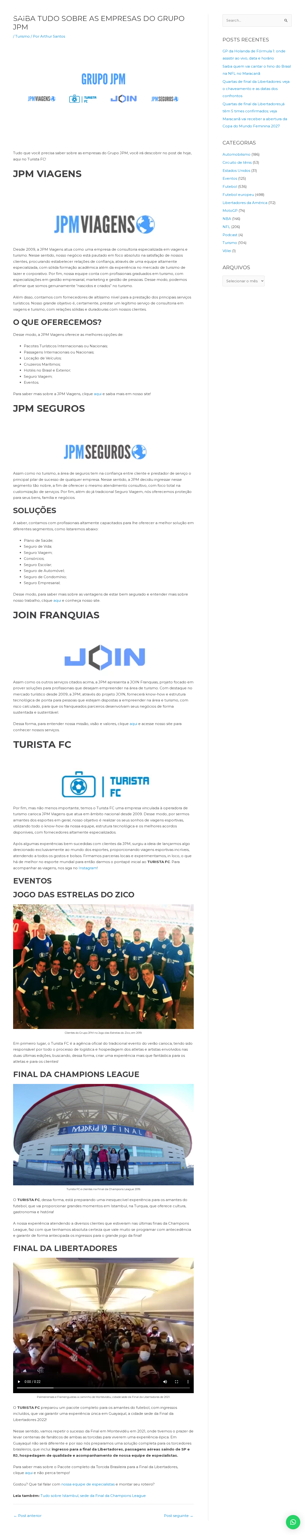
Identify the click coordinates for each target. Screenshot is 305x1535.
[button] (293, 1522)
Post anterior (27, 1515)
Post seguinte (178, 1515)
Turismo (22, 36)
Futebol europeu (238, 194)
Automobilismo (236, 154)
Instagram (88, 868)
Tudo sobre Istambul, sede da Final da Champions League (93, 1495)
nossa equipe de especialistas (88, 1484)
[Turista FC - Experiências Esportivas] (43, 10)
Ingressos (245, 10)
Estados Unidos (236, 170)
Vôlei (227, 250)
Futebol (230, 186)
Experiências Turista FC (203, 10)
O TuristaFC (160, 10)
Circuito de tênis (237, 162)
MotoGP (230, 210)
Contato (281, 10)
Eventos (230, 178)
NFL (226, 226)
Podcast (230, 235)
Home (138, 10)
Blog (264, 10)
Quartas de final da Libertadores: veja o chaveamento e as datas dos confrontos (256, 88)
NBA (227, 218)
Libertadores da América (245, 202)
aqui (97, 394)
